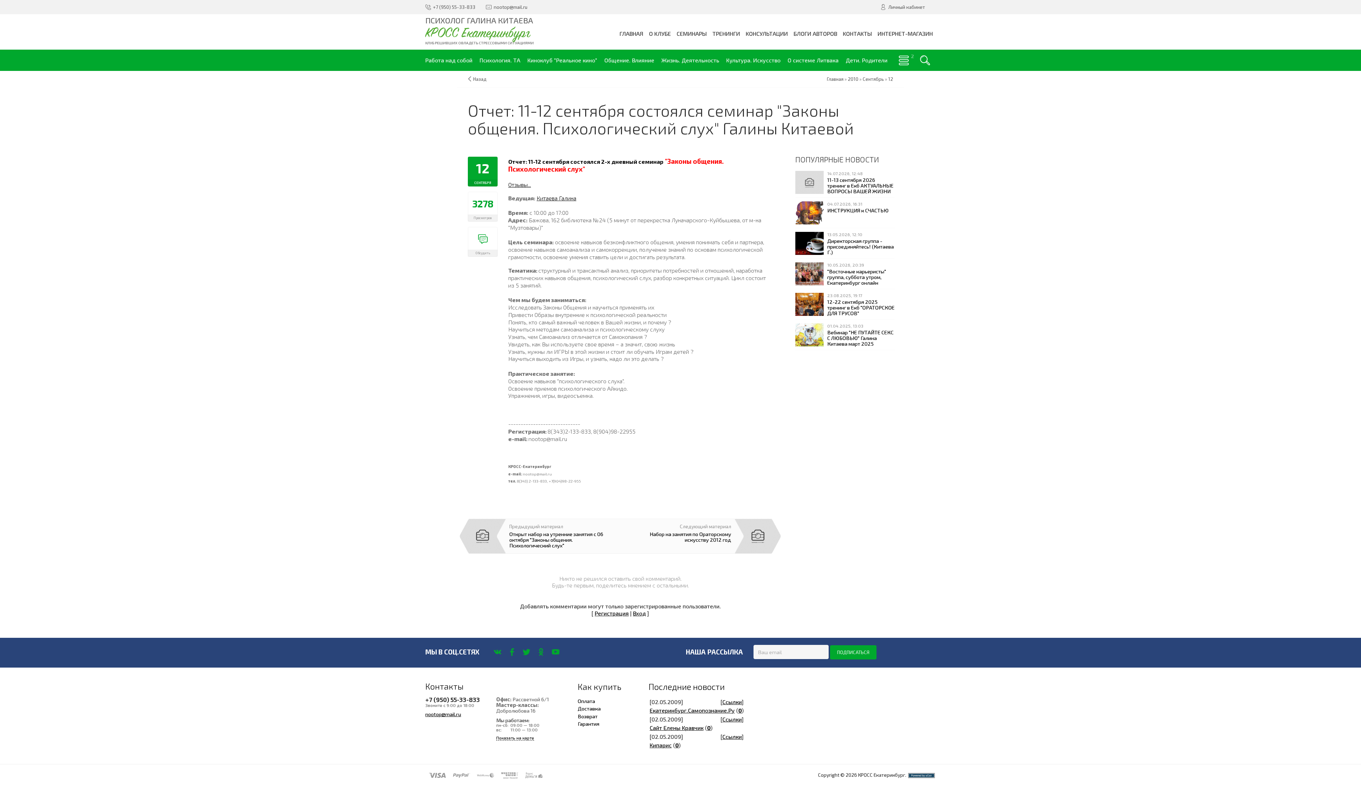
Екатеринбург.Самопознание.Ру (692, 710)
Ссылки (732, 701)
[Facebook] (512, 652)
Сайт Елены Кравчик (677, 727)
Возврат (588, 716)
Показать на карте (515, 738)
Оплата (586, 701)
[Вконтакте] (497, 652)
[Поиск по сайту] (925, 60)
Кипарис (661, 745)
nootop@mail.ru (443, 714)
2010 (853, 79)
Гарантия (588, 723)
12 (890, 79)
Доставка (589, 708)
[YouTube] (555, 652)
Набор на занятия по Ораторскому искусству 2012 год (690, 536)
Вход (639, 613)
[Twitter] (526, 652)
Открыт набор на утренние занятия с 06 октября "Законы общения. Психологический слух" (556, 539)
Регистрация (612, 613)
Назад (480, 79)
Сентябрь (873, 79)
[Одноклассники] (541, 652)
